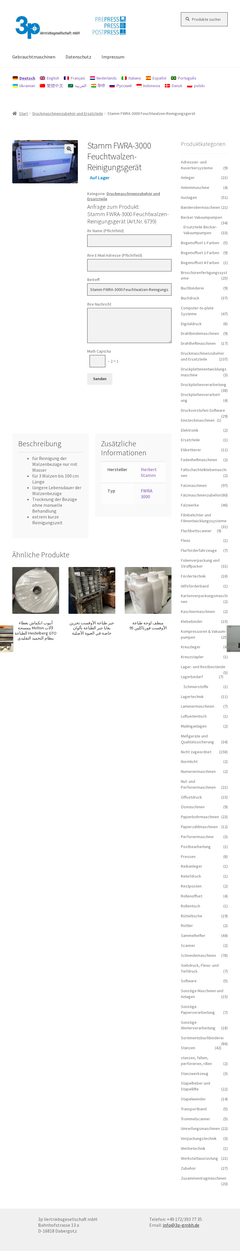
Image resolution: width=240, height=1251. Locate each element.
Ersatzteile (190, 439)
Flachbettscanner (196, 530)
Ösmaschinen (193, 806)
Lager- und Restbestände (203, 666)
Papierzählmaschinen (199, 826)
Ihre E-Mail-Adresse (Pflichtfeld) (114, 255)
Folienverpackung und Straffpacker (200, 563)
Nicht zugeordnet (196, 751)
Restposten (191, 886)
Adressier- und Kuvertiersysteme (197, 164)
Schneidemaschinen (198, 955)
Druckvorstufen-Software (203, 410)
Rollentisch (190, 906)
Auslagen (189, 197)
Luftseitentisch (194, 716)
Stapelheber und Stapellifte (195, 1086)
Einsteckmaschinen (198, 420)
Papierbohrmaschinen (200, 816)
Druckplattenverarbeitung (203, 384)
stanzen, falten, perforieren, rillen (196, 1060)
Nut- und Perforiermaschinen (198, 784)
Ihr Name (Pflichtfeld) (105, 230)
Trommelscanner (195, 1118)
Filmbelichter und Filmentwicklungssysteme (204, 517)
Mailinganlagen (194, 726)
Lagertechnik (192, 696)
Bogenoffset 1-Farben (200, 242)
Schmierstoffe (196, 686)
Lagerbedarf (192, 676)
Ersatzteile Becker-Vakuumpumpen (200, 229)
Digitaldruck (191, 323)
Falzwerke (190, 505)
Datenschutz (78, 57)
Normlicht (189, 761)
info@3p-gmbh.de (181, 1225)
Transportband (194, 1109)
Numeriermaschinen (198, 771)
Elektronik (189, 430)
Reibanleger (191, 866)
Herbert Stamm (149, 472)
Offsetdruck (191, 797)
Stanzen (188, 1047)
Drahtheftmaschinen (198, 343)
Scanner (188, 945)
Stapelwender (193, 1099)
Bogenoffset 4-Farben (200, 262)
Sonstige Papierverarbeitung (198, 1009)
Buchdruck (190, 298)
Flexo (185, 540)
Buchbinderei (192, 288)
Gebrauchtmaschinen (33, 57)
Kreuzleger (190, 646)
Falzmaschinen (194, 485)
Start (23, 113)
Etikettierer (191, 449)
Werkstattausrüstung (199, 1158)
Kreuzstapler (192, 656)
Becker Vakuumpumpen (201, 217)
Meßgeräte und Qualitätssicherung (197, 739)
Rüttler (187, 925)
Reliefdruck (191, 876)
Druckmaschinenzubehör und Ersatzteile (67, 113)
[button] (69, 149)
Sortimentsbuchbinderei (202, 1037)
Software (189, 980)
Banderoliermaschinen (200, 207)
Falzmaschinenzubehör (201, 495)
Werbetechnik (193, 1148)
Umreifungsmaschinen (200, 1128)
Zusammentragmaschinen (203, 1178)
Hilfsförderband (195, 586)
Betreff (93, 279)
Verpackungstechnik (199, 1138)
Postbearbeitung (196, 846)
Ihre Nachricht (99, 304)
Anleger (188, 177)
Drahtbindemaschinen (200, 333)
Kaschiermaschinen (198, 611)
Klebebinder (192, 621)
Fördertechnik (193, 576)
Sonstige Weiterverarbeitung (198, 1025)
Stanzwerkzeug (194, 1073)
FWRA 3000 (146, 493)
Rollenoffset (191, 896)
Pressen (188, 856)
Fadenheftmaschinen (199, 459)
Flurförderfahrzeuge (199, 550)
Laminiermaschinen (197, 706)
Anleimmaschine (195, 187)
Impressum (113, 57)
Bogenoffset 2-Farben (200, 252)
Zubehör (188, 1168)
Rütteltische (191, 916)
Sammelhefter (193, 935)
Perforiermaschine (197, 836)
